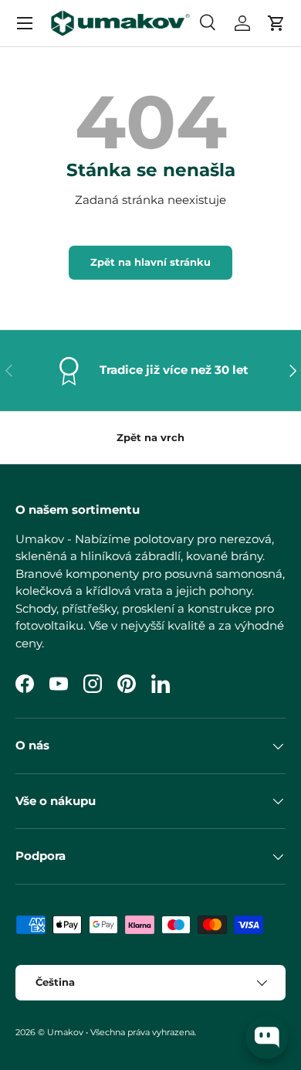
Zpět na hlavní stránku (150, 262)
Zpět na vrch (150, 437)
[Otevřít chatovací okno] (267, 1037)
